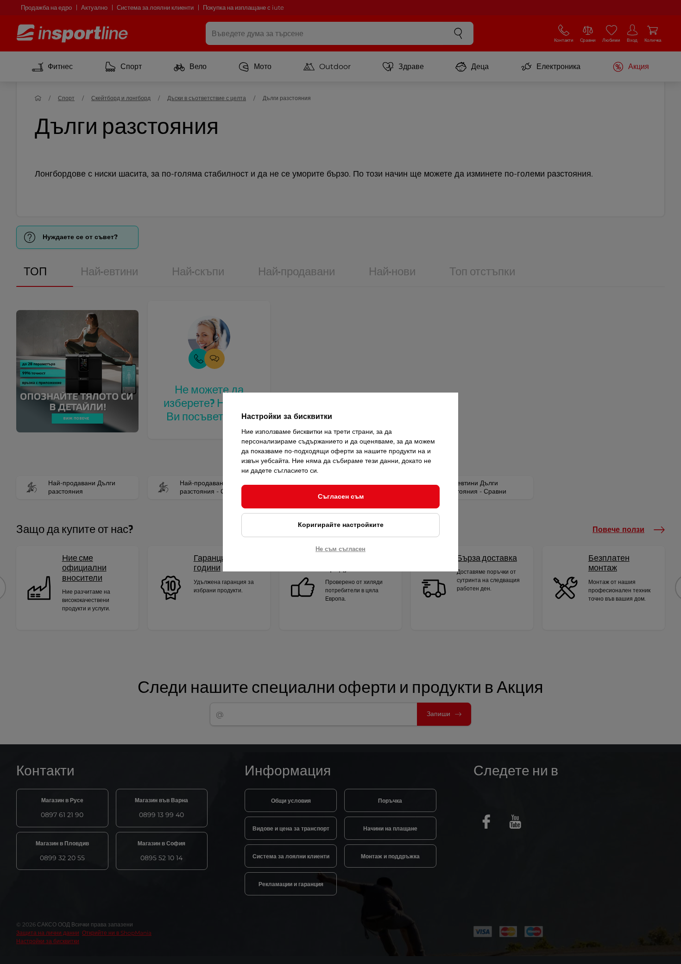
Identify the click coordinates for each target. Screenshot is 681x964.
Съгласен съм (341, 496)
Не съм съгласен (340, 548)
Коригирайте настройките (341, 524)
